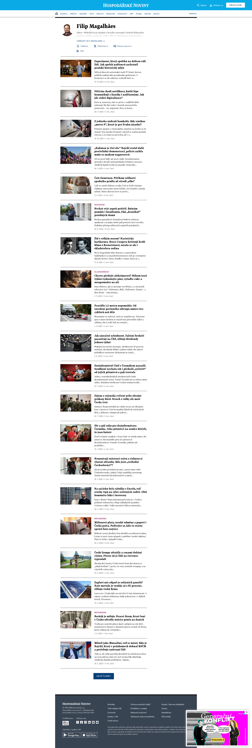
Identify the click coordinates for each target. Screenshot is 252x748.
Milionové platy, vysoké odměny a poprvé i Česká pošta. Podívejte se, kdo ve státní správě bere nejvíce (120, 525)
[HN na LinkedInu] (89, 722)
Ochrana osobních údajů (140, 704)
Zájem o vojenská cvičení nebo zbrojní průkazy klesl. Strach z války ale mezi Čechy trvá (117, 399)
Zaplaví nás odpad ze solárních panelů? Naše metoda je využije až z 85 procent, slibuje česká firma (118, 585)
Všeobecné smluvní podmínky (142, 717)
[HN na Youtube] (97, 722)
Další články (104, 676)
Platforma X (103, 46)
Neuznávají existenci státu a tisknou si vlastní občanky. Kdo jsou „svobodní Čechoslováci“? (118, 462)
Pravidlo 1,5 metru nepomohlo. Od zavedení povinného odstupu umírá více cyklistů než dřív (118, 309)
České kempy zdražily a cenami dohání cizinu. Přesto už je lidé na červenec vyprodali (118, 556)
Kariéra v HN (113, 717)
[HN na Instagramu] (85, 722)
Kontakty (111, 704)
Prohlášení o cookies (139, 709)
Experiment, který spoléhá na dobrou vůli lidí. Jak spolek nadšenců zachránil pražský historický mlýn (120, 64)
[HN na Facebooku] (81, 722)
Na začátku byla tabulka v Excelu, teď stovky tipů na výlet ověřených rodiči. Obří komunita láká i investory (120, 492)
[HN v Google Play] (71, 734)
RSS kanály (166, 717)
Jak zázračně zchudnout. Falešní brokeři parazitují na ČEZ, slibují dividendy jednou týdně (119, 339)
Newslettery (166, 713)
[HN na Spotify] (93, 722)
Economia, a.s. (79, 708)
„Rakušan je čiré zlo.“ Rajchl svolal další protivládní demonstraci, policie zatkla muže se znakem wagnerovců (119, 151)
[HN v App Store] (89, 734)
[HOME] (56, 13)
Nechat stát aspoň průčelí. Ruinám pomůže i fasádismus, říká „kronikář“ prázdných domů (117, 212)
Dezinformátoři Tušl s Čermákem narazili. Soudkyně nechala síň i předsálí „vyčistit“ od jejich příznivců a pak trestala (120, 369)
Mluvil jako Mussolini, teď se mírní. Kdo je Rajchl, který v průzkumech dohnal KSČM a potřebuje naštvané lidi (120, 646)
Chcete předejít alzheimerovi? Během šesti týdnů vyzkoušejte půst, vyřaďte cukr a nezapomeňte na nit (120, 279)
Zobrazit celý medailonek (89, 41)
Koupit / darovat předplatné (173, 704)
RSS (82, 51)
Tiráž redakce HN (114, 709)
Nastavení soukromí (138, 713)
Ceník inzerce (113, 721)
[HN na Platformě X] (77, 722)
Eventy (164, 709)
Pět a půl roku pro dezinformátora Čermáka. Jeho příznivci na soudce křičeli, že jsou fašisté (120, 429)
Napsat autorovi (124, 46)
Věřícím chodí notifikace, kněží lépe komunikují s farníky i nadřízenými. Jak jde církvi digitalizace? (119, 94)
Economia (112, 713)
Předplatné (235, 5)
